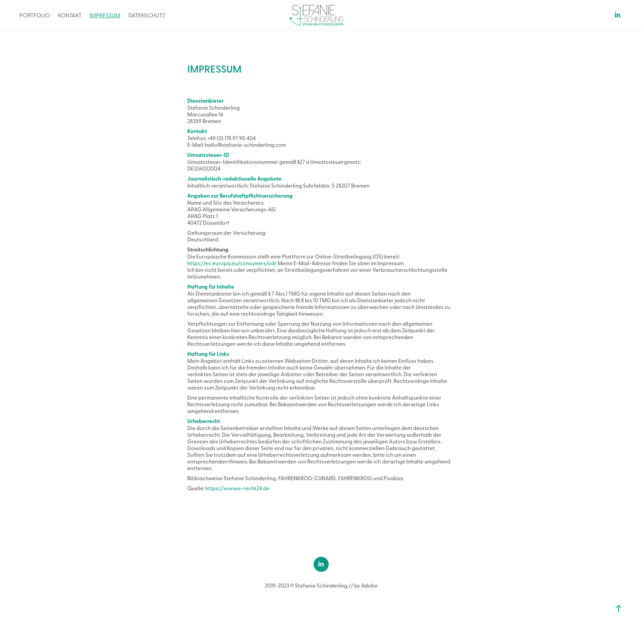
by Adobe (366, 585)
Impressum (105, 15)
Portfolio (34, 15)
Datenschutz (147, 15)
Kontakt (70, 15)
